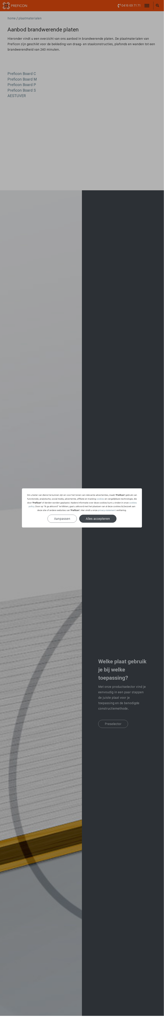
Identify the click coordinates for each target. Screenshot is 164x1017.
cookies (100, 499)
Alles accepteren (98, 519)
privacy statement (107, 510)
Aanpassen (62, 519)
